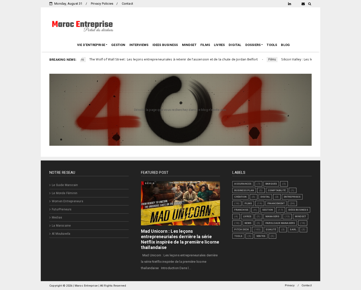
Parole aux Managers (280, 223)
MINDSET (189, 45)
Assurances (242, 183)
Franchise (241, 209)
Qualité (271, 229)
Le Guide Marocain (65, 185)
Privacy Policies (102, 3)
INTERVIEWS (139, 45)
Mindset (300, 216)
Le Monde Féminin (64, 193)
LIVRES (219, 45)
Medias (57, 217)
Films (258, 59)
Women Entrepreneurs (67, 201)
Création (240, 196)
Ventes (260, 236)
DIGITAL (235, 45)
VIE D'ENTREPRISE (91, 45)
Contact (127, 3)
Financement (276, 203)
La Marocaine (61, 225)
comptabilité (277, 190)
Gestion (267, 209)
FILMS (205, 45)
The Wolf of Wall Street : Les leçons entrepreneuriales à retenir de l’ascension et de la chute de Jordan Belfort (159, 59)
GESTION (118, 45)
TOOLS (272, 45)
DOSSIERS (253, 45)
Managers (272, 216)
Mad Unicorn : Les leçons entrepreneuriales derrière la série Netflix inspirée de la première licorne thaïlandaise (180, 239)
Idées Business (298, 209)
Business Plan (244, 190)
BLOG (285, 45)
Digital (265, 196)
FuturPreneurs (62, 209)
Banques (271, 183)
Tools (238, 236)
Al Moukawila (61, 233)
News (248, 223)
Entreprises (292, 196)
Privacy (289, 285)
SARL (293, 229)
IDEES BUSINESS (165, 45)
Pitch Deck (241, 229)
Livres (247, 216)
